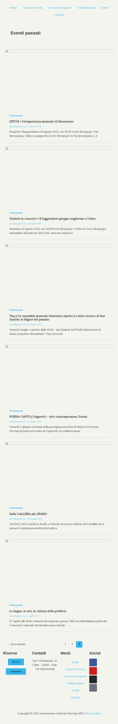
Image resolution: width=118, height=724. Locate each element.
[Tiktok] (93, 688)
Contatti (59, 14)
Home (13, 7)
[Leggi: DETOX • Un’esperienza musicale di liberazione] (59, 79)
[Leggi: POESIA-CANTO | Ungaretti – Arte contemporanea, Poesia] (59, 374)
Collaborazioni (86, 7)
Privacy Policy (92, 713)
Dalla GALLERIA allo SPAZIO (28, 514)
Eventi (105, 7)
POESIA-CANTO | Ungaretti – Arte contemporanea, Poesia (48, 416)
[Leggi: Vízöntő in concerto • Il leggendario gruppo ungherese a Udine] (59, 176)
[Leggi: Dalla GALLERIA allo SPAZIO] (59, 471)
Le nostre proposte (59, 7)
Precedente (16, 644)
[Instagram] (93, 679)
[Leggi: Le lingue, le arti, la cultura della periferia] (59, 568)
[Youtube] (93, 671)
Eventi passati (16, 115)
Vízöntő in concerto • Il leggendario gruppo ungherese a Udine (52, 218)
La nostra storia (32, 7)
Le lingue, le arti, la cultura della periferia (37, 611)
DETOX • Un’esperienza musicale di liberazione (41, 121)
